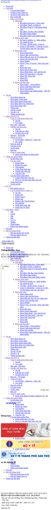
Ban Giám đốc (15, 258)
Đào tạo (13, 150)
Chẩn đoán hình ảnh (22, 169)
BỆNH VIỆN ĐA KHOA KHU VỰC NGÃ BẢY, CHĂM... (24, 15)
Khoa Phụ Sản (25, 68)
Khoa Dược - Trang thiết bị (30, 85)
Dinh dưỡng (15, 224)
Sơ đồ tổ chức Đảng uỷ (19, 254)
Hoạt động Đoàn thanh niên (20, 102)
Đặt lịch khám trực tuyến (19, 233)
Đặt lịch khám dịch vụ (18, 235)
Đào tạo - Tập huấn (17, 135)
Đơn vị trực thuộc (17, 260)
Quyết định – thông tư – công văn (28, 140)
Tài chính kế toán (26, 42)
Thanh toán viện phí (22, 171)
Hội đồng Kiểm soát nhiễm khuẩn (32, 36)
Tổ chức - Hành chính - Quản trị (32, 44)
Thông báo (14, 108)
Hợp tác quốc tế (16, 144)
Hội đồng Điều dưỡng (28, 34)
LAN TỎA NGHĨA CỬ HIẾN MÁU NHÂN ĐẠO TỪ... (23, 17)
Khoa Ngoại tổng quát (28, 70)
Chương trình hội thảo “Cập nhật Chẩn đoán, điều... (20, 4)
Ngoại (12, 214)
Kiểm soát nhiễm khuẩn (19, 227)
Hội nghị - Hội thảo (17, 125)
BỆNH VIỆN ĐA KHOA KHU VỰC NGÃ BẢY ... (21, 23)
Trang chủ (9, 248)
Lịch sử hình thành (17, 252)
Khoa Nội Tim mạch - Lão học (31, 74)
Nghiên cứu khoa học (18, 127)
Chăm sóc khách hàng (14, 157)
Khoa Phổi (24, 80)
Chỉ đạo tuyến (15, 146)
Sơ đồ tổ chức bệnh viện (19, 256)
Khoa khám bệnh (26, 53)
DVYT (8, 186)
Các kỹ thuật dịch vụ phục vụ (21, 190)
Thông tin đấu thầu (17, 114)
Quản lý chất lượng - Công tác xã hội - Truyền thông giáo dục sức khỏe (34, 47)
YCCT (13, 220)
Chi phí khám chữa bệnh (19, 176)
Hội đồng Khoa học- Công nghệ (32, 265)
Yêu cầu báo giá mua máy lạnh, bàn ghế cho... (18, 12)
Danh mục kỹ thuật (22, 207)
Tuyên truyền (15, 184)
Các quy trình (15, 161)
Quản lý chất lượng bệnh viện (21, 118)
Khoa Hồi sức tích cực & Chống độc (34, 57)
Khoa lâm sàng (20, 51)
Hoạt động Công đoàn (18, 99)
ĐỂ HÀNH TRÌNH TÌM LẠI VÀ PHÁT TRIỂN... (20, 21)
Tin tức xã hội (15, 110)
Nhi (11, 218)
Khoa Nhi (23, 78)
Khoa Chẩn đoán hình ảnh (30, 87)
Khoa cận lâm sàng (22, 82)
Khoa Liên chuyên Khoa (29, 55)
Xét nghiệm (19, 167)
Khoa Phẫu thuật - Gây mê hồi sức (33, 72)
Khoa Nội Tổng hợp (27, 76)
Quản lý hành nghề (17, 152)
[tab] (28, 403)
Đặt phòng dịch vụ (17, 188)
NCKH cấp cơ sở (21, 133)
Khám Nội (19, 195)
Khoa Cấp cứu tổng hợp (29, 59)
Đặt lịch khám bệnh (13, 231)
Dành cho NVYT (12, 116)
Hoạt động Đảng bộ (17, 97)
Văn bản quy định (22, 131)
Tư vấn (18, 193)
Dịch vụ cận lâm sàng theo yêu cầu (28, 180)
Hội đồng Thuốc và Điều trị (30, 25)
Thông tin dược (16, 138)
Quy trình (18, 123)
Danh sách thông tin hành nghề (27, 154)
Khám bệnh (19, 163)
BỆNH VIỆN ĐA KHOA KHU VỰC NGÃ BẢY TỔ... (22, 19)
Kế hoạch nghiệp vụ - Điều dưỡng (33, 40)
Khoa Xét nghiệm (26, 89)
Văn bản (9, 229)
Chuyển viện (20, 174)
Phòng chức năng (21, 38)
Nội (11, 212)
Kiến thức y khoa (12, 210)
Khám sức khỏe (21, 165)
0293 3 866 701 (8, 241)
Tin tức (8, 95)
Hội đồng (18, 262)
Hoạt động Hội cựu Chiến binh (22, 104)
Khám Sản (19, 199)
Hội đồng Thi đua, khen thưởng (32, 32)
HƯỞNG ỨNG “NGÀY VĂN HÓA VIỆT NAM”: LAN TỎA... (26, 10)
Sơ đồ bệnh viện (16, 159)
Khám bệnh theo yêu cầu (24, 178)
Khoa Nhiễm (25, 61)
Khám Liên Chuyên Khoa (25, 201)
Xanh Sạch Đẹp (16, 182)
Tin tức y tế (14, 112)
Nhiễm (13, 222)
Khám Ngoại (20, 197)
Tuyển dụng (14, 148)
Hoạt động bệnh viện (18, 106)
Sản (11, 216)
